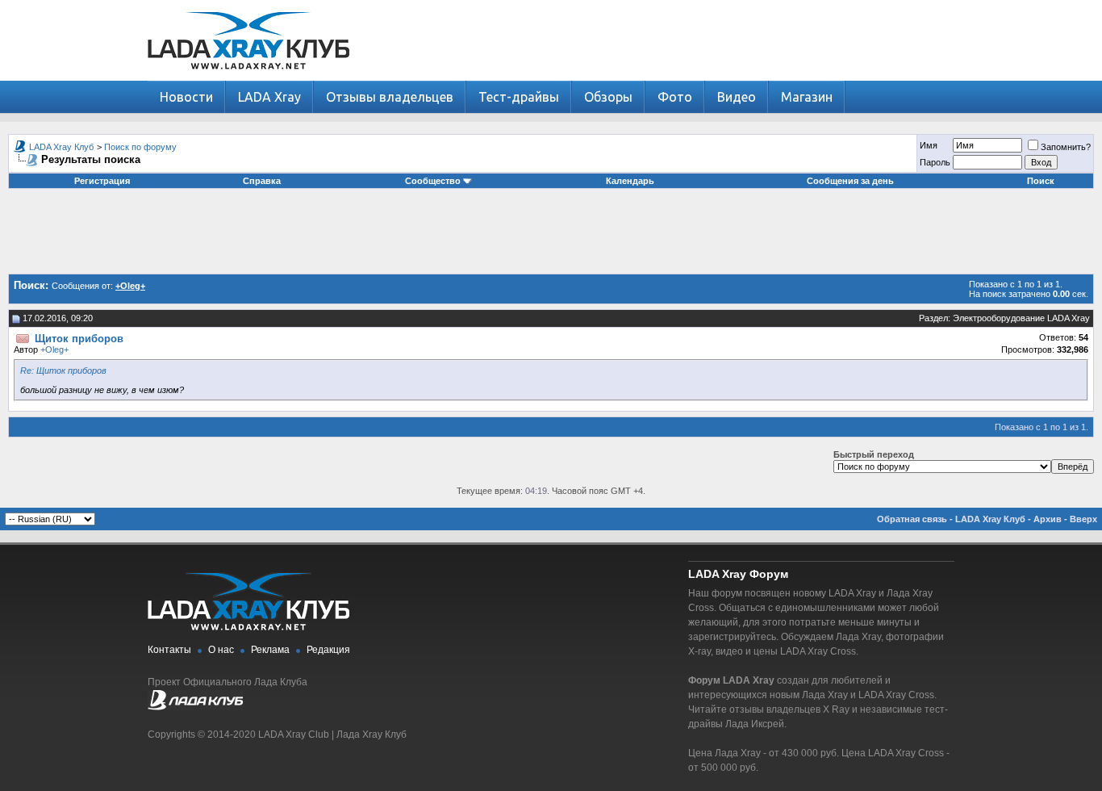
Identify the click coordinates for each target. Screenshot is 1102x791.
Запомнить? (1066, 147)
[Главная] (248, 77)
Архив (1047, 519)
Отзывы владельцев (389, 97)
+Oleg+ (54, 349)
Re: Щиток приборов (63, 370)
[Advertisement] (551, 237)
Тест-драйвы (518, 97)
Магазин (807, 97)
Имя (928, 145)
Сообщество (433, 181)
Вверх (1083, 519)
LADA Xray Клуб (61, 147)
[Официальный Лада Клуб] (195, 707)
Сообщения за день (850, 181)
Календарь (630, 181)
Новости (186, 97)
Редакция (328, 649)
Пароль (935, 162)
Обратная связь (912, 519)
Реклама (270, 649)
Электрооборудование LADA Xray (1021, 318)
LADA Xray (269, 97)
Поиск (1040, 181)
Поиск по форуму (140, 147)
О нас (221, 649)
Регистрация (102, 181)
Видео (736, 97)
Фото (674, 97)
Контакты (169, 649)
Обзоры (608, 97)
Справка (262, 181)
